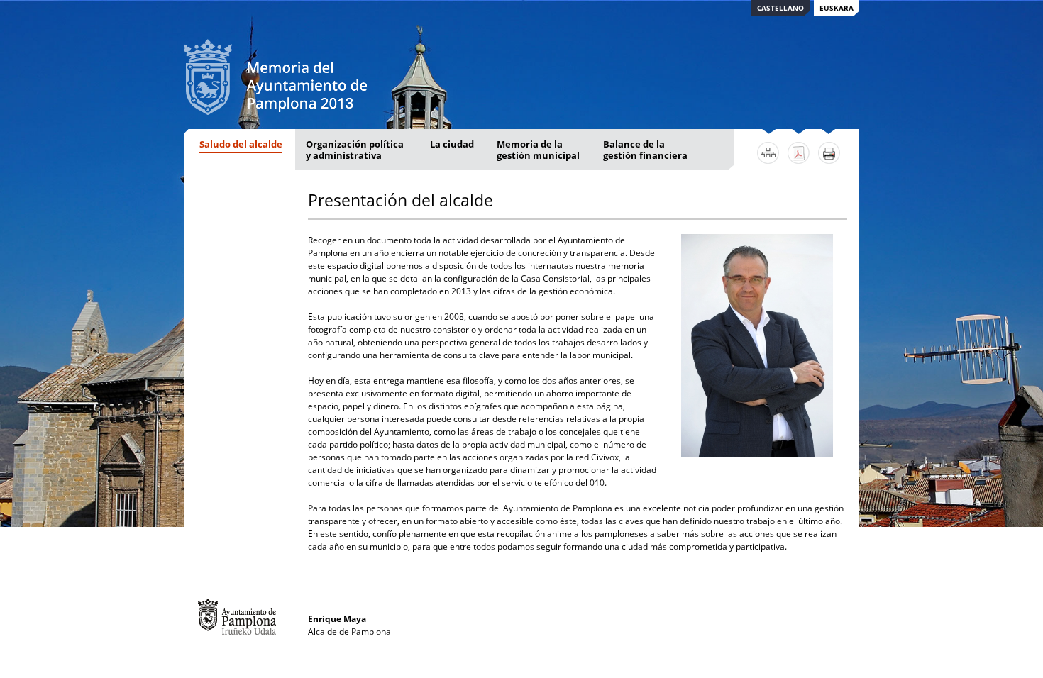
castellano (780, 8)
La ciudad (452, 144)
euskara (837, 8)
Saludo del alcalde (240, 144)
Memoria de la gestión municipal (538, 150)
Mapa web (768, 153)
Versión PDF (799, 153)
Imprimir (829, 153)
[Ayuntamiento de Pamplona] (237, 617)
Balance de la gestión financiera (645, 150)
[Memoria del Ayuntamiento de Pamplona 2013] (275, 108)
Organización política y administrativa (355, 150)
